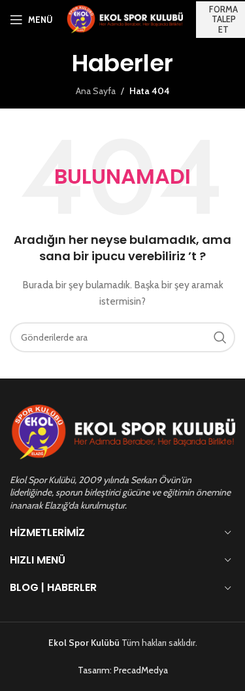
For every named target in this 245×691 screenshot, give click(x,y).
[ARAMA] (220, 337)
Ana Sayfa (96, 91)
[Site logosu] (124, 18)
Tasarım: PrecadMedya (123, 670)
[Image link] (122, 432)
